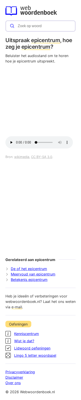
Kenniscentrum (26, 333)
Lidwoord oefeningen (32, 348)
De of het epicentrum (29, 268)
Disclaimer (14, 377)
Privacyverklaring (20, 372)
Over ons (13, 383)
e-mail (16, 307)
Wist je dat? (24, 341)
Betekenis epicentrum (29, 279)
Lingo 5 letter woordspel (35, 355)
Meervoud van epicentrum (33, 274)
